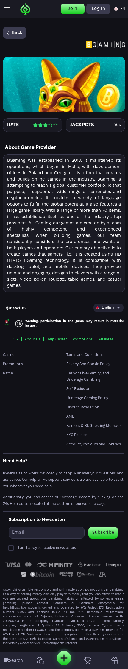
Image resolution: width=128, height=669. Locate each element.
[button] (119, 9)
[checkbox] (12, 548)
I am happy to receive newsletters (47, 548)
